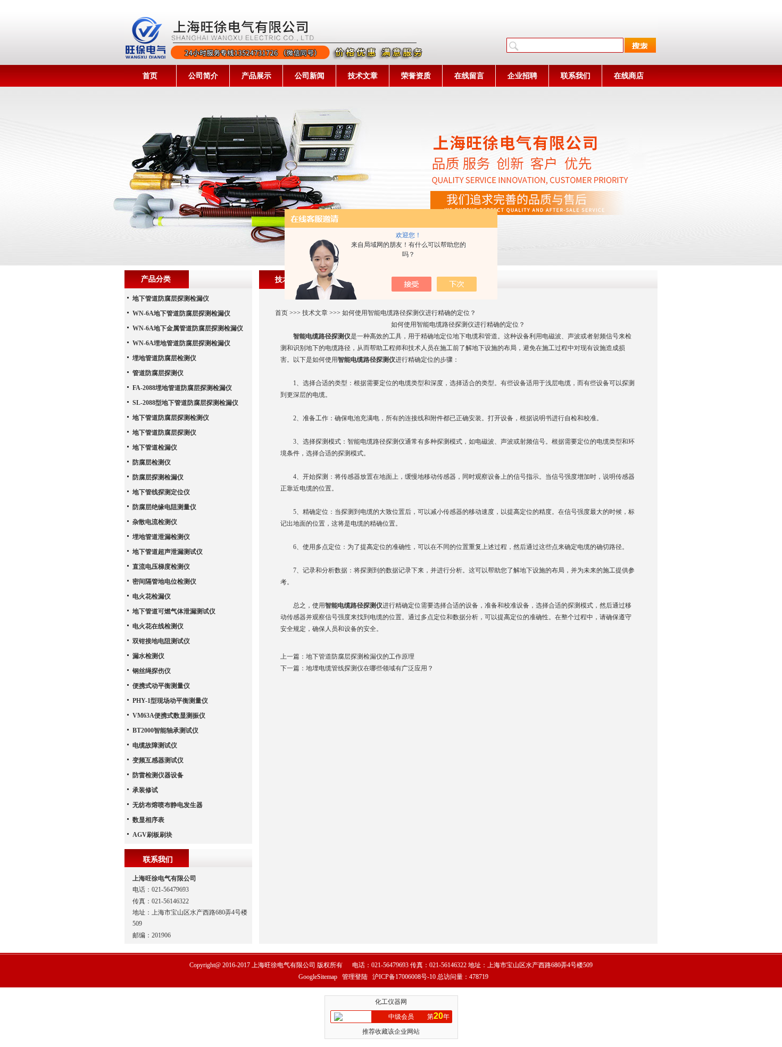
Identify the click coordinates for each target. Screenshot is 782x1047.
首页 (150, 76)
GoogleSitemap (317, 976)
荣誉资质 (416, 76)
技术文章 (363, 76)
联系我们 (575, 76)
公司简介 (203, 76)
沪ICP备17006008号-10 (404, 976)
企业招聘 (522, 76)
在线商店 (629, 76)
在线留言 (469, 76)
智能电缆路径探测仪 (366, 359)
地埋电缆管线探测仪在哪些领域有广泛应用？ (370, 668)
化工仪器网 (391, 1002)
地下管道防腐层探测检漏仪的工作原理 (360, 656)
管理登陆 (355, 976)
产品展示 (256, 76)
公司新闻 (310, 76)
